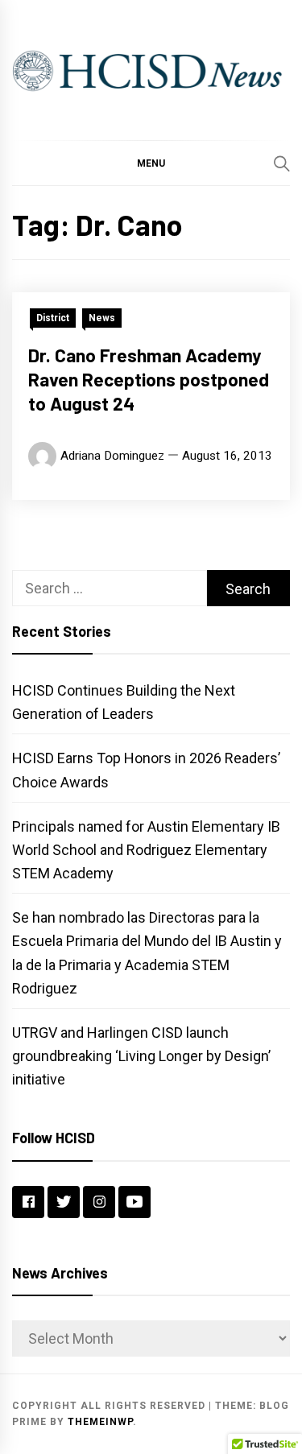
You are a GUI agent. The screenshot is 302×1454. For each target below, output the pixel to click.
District (52, 318)
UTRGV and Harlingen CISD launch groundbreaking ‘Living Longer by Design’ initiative (141, 1056)
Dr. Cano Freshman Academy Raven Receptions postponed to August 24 (148, 379)
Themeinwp (100, 1421)
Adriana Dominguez (112, 455)
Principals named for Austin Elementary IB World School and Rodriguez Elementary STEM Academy (146, 850)
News (102, 318)
